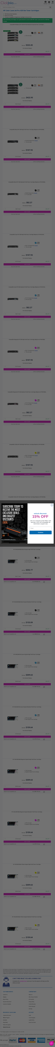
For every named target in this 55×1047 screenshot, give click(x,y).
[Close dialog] (52, 505)
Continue (40, 532)
